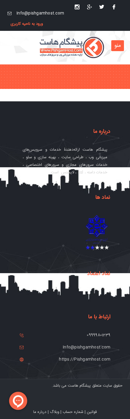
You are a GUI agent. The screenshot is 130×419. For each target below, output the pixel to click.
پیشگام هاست (79, 385)
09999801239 (98, 335)
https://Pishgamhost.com (84, 359)
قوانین (92, 412)
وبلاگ (54, 412)
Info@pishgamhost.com (40, 13)
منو (117, 45)
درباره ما (39, 412)
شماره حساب (73, 412)
